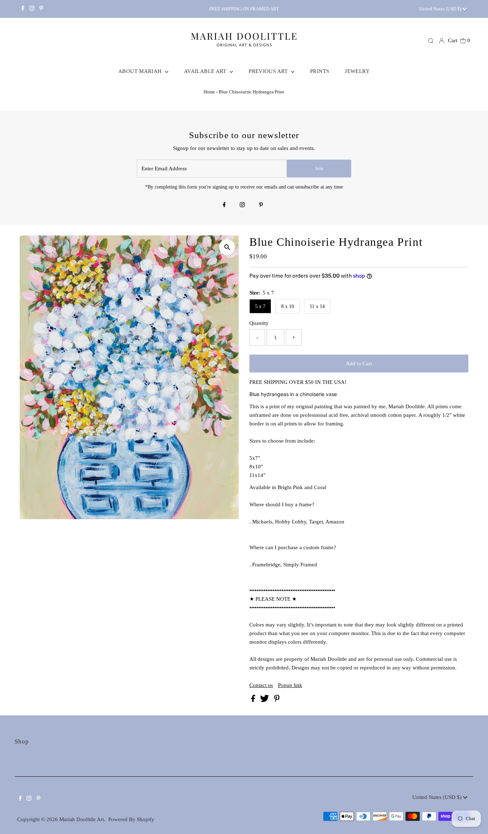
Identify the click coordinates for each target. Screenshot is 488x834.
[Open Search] (430, 41)
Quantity (259, 323)
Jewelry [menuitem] (357, 71)
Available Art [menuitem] (206, 71)
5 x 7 (260, 306)
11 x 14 (317, 306)
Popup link (290, 685)
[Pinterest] (41, 9)
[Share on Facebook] (254, 700)
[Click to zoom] (227, 247)
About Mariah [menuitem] (140, 71)
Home (209, 91)
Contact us (261, 685)
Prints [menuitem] (319, 71)
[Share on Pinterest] (277, 700)
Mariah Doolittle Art (81, 819)
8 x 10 (287, 306)
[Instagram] (32, 9)
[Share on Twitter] (265, 700)
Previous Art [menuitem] (269, 71)
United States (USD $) (440, 8)
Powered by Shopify (131, 819)
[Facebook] (23, 9)
